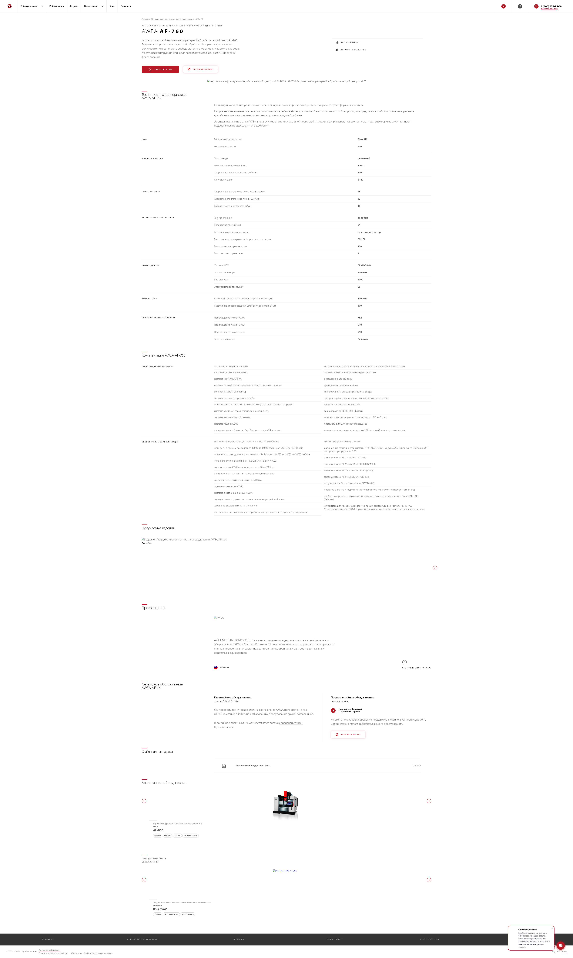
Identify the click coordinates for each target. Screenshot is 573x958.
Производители (429, 939)
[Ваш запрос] (520, 6)
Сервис (74, 6)
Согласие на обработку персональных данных (92, 953)
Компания (48, 939)
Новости (239, 939)
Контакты (126, 6)
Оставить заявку (351, 735)
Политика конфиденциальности (53, 953)
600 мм (167, 835)
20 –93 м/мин (188, 914)
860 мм (157, 835)
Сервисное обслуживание (143, 939)
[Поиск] (503, 6)
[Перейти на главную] (9, 6)
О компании (90, 6)
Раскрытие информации (49, 950)
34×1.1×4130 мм (171, 914)
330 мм (157, 914)
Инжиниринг (334, 939)
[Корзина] (520, 6)
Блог (112, 6)
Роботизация (56, 6)
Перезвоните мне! (203, 69)
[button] (435, 568)
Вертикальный (190, 835)
